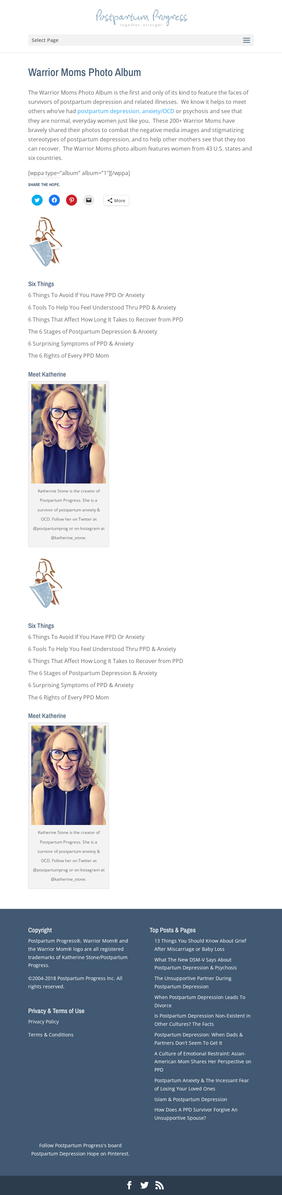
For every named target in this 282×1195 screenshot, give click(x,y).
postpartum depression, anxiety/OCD (125, 111)
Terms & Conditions (51, 1034)
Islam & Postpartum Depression (190, 1099)
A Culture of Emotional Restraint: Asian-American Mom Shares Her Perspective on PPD (202, 1061)
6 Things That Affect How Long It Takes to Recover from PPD (105, 319)
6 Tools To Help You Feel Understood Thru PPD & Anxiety (102, 307)
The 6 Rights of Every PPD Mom (68, 355)
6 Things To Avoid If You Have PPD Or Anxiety (86, 295)
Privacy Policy (43, 1021)
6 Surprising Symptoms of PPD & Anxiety (80, 343)
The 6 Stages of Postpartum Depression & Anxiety (92, 331)
